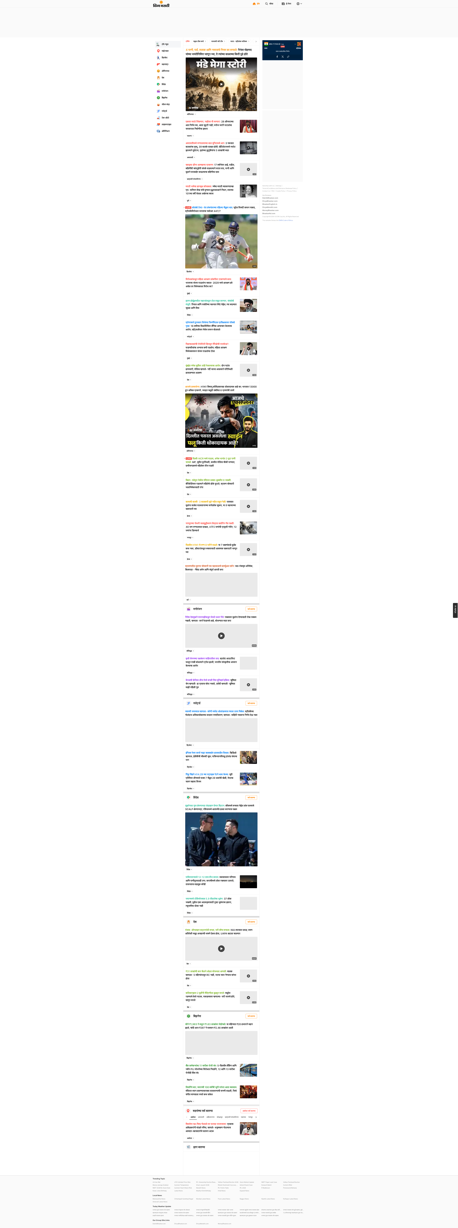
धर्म (188, 600)
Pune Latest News (224, 1199)
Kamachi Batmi (266, 1185)
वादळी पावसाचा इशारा (158, 1215)
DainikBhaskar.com (270, 198)
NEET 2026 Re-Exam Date (161, 1188)
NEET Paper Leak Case (269, 1182)
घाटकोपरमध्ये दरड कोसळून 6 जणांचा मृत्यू (250, 1213)
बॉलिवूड (189, 651)
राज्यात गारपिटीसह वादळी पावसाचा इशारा (184, 1215)
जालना (189, 136)
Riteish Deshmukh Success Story (228, 1185)
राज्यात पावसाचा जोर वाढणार (181, 1213)
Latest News (178, 1191)
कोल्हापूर (220, 1117)
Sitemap (278, 186)
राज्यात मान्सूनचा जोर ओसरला (182, 1210)
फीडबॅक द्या (455, 609)
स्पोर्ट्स (189, 336)
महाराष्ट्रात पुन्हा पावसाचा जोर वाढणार (227, 1213)
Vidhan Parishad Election (291, 1182)
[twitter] (249, 114)
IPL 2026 (243, 1188)
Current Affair (287, 1185)
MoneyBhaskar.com (270, 210)
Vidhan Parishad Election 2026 (228, 1182)
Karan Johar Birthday (160, 1191)
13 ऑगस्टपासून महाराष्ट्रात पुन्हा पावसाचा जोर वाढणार (293, 1213)
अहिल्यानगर (210, 1117)
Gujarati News (244, 1191)
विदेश (189, 315)
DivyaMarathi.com (269, 207)
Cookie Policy (280, 191)
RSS (273, 191)
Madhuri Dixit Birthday (203, 1191)
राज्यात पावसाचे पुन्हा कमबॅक (268, 1213)
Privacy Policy (292, 191)
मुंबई (188, 293)
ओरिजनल (190, 114)
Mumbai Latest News (203, 1199)
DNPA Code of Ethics (286, 220)
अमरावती (190, 157)
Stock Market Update (247, 1182)
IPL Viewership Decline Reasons (206, 1182)
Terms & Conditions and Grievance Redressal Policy (279, 188)
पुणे (188, 200)
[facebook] (243, 114)
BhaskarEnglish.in (269, 204)
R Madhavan (265, 1188)
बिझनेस (189, 1058)
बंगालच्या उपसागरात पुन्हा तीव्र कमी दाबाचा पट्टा (271, 1210)
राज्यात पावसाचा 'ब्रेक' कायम (225, 1210)
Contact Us (266, 191)
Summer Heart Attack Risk (183, 1188)
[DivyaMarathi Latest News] (161, 6)
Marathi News (201, 1188)
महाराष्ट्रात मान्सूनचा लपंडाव (160, 1213)
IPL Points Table (223, 1188)
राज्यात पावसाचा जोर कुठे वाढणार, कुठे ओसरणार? (293, 1210)
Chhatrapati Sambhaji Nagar (183, 1199)
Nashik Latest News (268, 1199)
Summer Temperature (181, 1185)
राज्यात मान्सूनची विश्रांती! (203, 1210)
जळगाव (243, 1117)
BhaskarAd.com (268, 213)
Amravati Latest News (160, 1202)
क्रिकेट (189, 271)
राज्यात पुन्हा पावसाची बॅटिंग (203, 1213)
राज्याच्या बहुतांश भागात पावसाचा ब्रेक (249, 1210)
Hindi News (222, 1191)
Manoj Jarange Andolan (161, 1185)
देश (188, 380)
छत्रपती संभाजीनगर (194, 179)
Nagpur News (244, 1199)
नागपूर (189, 537)
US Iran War (156, 1182)
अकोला (193, 1117)
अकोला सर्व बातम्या (249, 1111)
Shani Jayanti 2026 (202, 1185)
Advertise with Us (268, 186)
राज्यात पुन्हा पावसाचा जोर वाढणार (161, 1210)
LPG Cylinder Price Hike (182, 1182)
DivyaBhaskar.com (270, 201)
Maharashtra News (159, 1199)
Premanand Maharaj (290, 1188)
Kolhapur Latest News (290, 1199)
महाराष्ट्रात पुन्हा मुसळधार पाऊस (248, 1215)
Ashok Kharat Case (246, 1185)
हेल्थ (188, 516)
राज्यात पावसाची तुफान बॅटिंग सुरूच (227, 1215)
